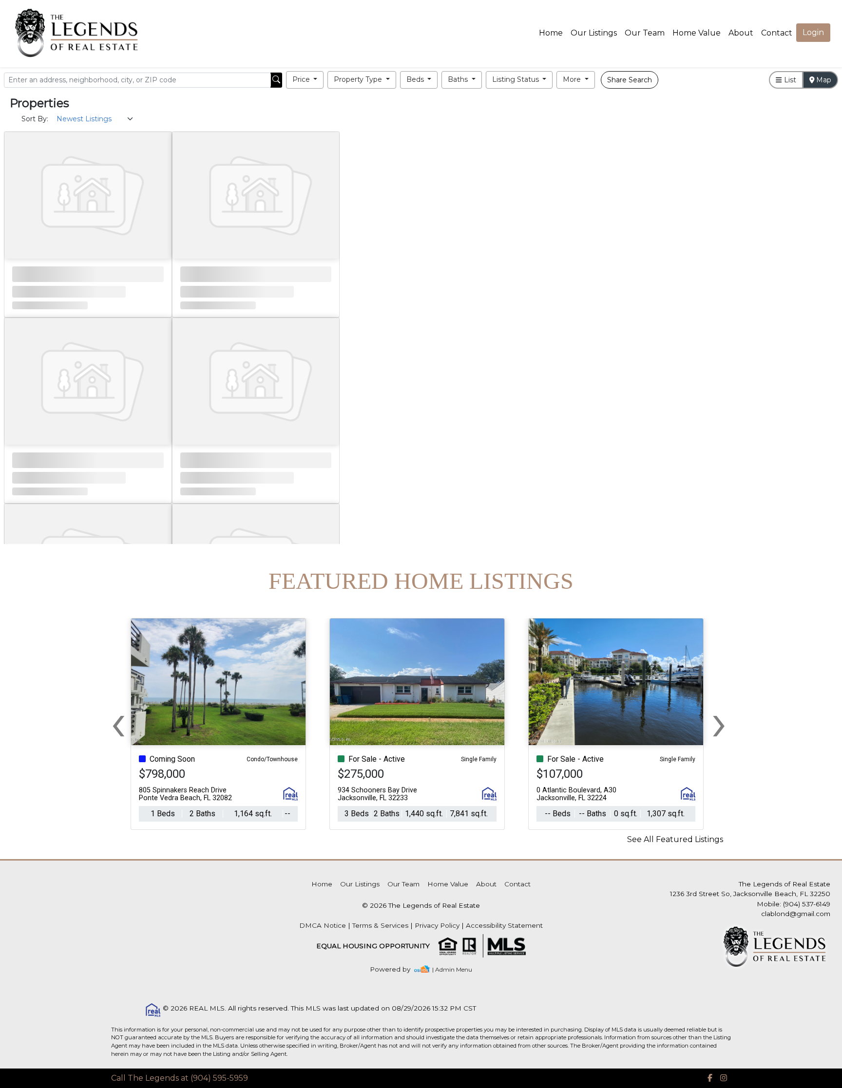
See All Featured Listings (675, 839)
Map (822, 79)
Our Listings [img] (594, 33)
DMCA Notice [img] (322, 925)
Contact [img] (776, 33)
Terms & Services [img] (380, 925)
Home (551, 33)
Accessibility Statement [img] (504, 925)
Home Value (696, 33)
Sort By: (34, 118)
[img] (396, 969)
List (789, 79)
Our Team (645, 33)
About (740, 33)
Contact (517, 884)
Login (813, 32)
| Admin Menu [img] (452, 969)
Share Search (629, 79)
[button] (305, 80)
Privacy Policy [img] (437, 925)
